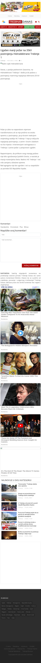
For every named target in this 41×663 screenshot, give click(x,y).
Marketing (16, 16)
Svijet (22, 606)
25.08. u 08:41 (28, 498)
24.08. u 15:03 (28, 519)
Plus (21, 227)
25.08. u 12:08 (28, 488)
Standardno (5, 227)
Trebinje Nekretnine (14, 651)
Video (13, 618)
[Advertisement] (20, 105)
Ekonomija (16, 609)
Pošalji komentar (31, 265)
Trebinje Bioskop (27, 651)
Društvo (12, 27)
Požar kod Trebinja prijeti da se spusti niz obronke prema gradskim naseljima (28, 514)
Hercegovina (16, 603)
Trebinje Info (21, 649)
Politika (10, 609)
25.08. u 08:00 (28, 507)
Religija (4, 609)
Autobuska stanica (9, 649)
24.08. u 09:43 (28, 528)
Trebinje (2, 60)
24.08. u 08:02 (28, 536)
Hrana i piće (20, 612)
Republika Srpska (27, 603)
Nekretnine (29, 27)
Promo (3, 618)
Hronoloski (14, 227)
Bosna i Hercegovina (7, 606)
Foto (8, 618)
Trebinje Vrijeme (32, 649)
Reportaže (17, 615)
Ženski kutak (30, 615)
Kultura (34, 606)
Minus (26, 227)
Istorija (23, 615)
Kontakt (31, 16)
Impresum (24, 16)
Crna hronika (24, 609)
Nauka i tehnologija (7, 615)
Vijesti (3, 27)
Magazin (4, 612)
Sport (20, 27)
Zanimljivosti (12, 612)
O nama (10, 16)
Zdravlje (28, 612)
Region (17, 606)
